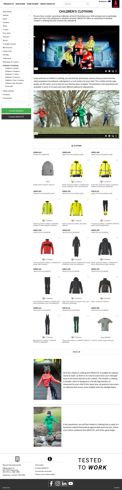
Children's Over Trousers (14, 80)
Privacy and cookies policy (45, 474)
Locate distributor (16, 111)
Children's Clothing (10, 65)
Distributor (103, 1)
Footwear (6, 94)
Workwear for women (11, 62)
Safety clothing (8, 91)
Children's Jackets (12, 68)
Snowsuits (9, 86)
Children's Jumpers (12, 71)
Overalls (6, 55)
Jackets (5, 15)
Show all (76, 352)
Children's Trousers (12, 77)
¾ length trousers (9, 44)
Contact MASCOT (16, 117)
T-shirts (5, 30)
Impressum (6, 488)
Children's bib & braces (14, 83)
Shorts (5, 40)
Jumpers (6, 22)
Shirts (5, 26)
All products (7, 12)
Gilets (5, 19)
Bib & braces (7, 47)
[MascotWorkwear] (51, 483)
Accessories (7, 98)
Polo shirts (7, 33)
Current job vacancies (43, 471)
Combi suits (7, 51)
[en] (115, 4)
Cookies (116, 488)
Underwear (7, 58)
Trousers (6, 37)
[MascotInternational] (71, 483)
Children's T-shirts (12, 74)
